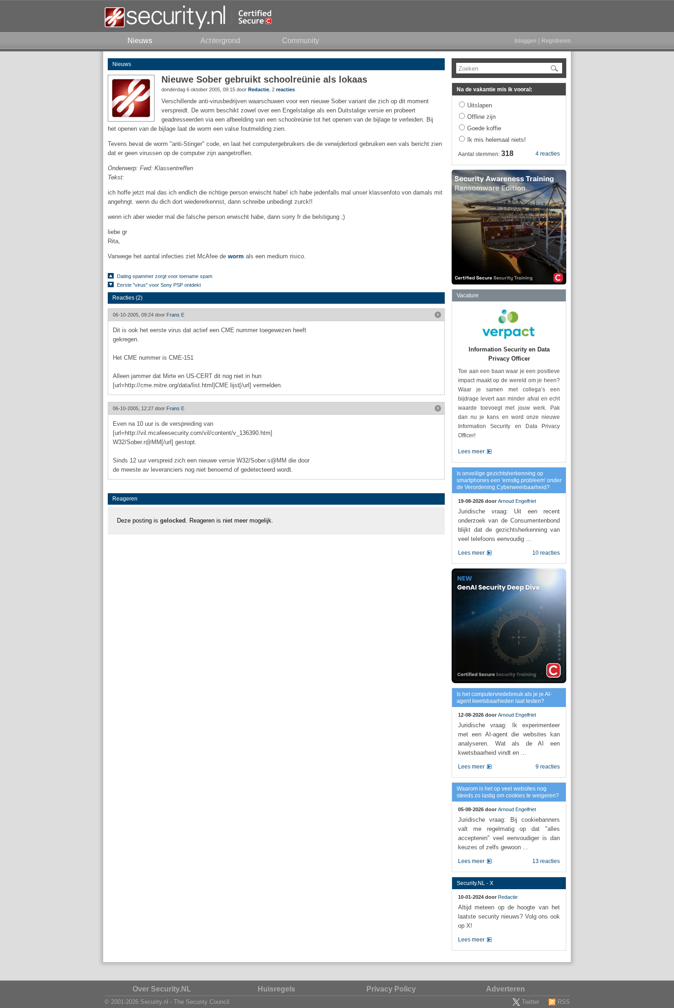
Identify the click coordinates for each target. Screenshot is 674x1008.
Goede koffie (484, 128)
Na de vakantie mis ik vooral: (494, 89)
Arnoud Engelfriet (517, 501)
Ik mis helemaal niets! (496, 139)
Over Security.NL (162, 989)
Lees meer (471, 451)
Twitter (530, 1001)
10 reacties (546, 553)
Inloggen (525, 41)
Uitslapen (479, 105)
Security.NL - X (475, 883)
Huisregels (276, 989)
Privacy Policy (391, 989)
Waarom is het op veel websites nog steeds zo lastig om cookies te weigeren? (508, 792)
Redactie (258, 89)
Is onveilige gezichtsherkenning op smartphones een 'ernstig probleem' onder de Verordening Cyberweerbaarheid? (509, 480)
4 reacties (548, 153)
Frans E (175, 314)
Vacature (468, 295)
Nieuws (121, 64)
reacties (285, 89)
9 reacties (548, 766)
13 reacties (546, 861)
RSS (564, 1001)
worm (236, 256)
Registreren (556, 41)
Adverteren (505, 989)
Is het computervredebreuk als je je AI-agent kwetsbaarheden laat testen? (504, 697)
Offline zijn (481, 116)
